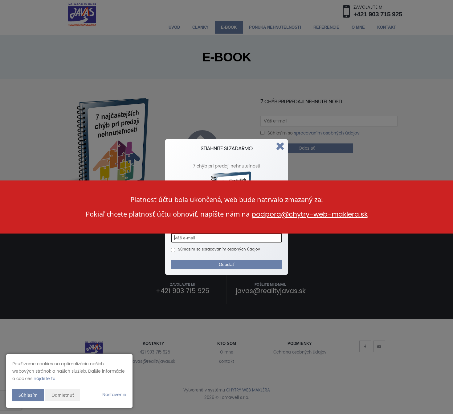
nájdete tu (44, 378)
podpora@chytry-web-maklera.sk (309, 214)
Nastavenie (114, 394)
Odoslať (226, 264)
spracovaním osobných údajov (231, 249)
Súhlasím (28, 395)
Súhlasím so (190, 249)
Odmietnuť (62, 395)
